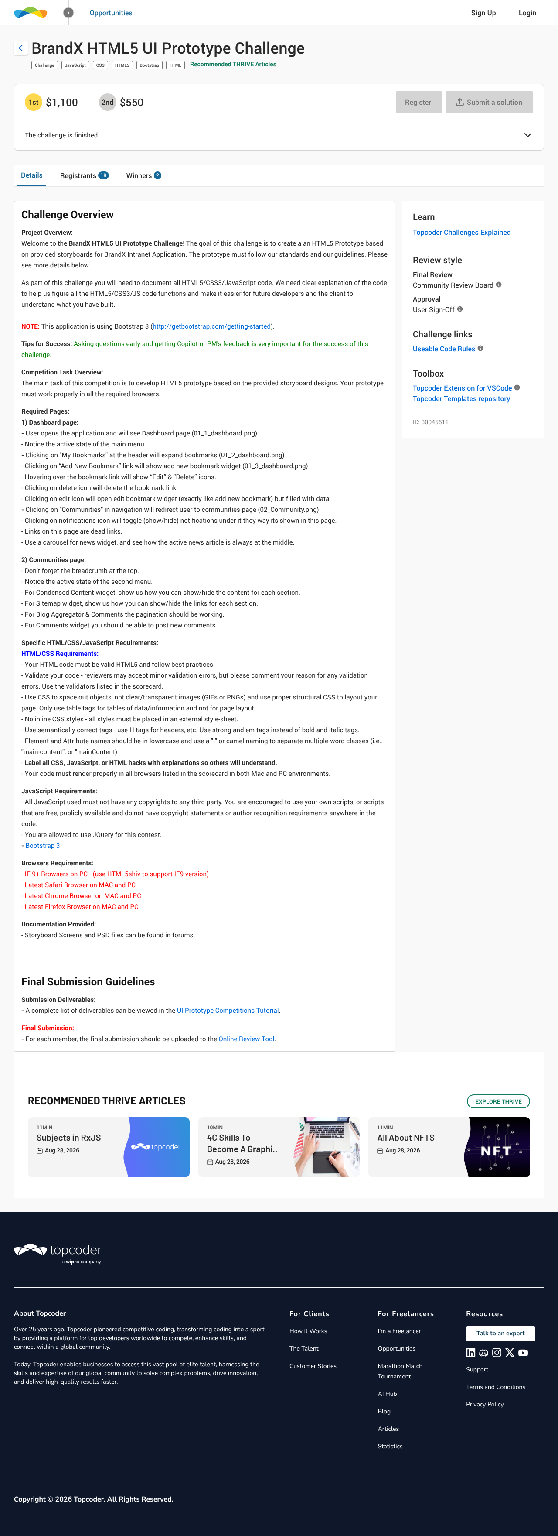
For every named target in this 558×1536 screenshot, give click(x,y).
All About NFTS (406, 1137)
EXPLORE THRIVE (498, 1101)
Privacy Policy (485, 1404)
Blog (384, 1411)
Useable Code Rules (444, 348)
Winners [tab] (142, 175)
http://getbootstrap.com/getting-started (212, 326)
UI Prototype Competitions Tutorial (228, 1010)
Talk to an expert (500, 1333)
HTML (175, 65)
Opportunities (111, 12)
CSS (100, 65)
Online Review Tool (247, 1039)
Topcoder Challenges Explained (462, 232)
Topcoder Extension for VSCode (462, 388)
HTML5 (122, 65)
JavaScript (75, 65)
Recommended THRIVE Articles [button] (233, 64)
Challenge (44, 65)
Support (477, 1369)
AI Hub (387, 1394)
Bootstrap (149, 65)
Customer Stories (313, 1366)
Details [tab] (32, 175)
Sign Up (483, 12)
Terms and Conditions (495, 1387)
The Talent (304, 1348)
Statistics (390, 1446)
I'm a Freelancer (399, 1331)
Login (528, 12)
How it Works (308, 1331)
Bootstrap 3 (40, 845)
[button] (68, 12)
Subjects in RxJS (69, 1137)
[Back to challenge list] (21, 48)
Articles (388, 1429)
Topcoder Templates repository (461, 398)
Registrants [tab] (83, 175)
